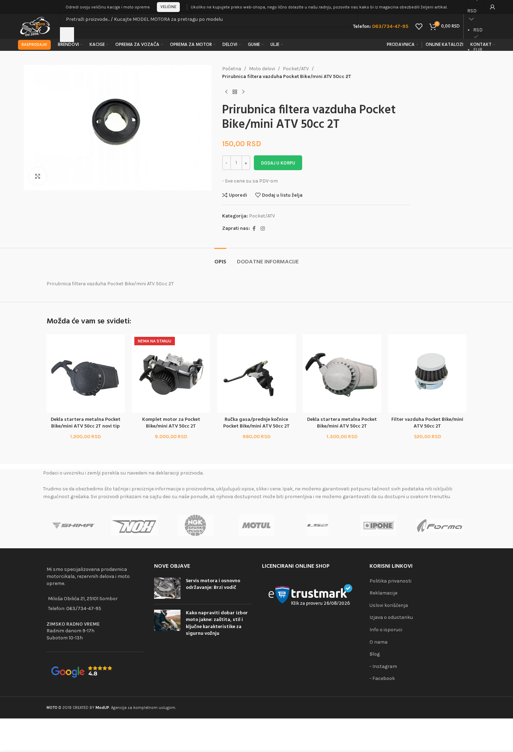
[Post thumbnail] (167, 588)
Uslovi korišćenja (389, 605)
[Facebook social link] (254, 229)
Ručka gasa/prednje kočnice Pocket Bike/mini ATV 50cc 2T (256, 423)
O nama (378, 642)
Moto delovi (262, 69)
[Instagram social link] (262, 229)
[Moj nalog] (493, 7)
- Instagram (383, 666)
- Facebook (382, 678)
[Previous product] (226, 92)
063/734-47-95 (83, 608)
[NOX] (134, 525)
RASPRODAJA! (34, 44)
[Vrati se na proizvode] (235, 92)
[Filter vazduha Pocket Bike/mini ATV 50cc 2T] (427, 373)
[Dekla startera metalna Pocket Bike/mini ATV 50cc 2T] (342, 373)
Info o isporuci (386, 630)
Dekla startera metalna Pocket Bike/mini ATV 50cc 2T (342, 423)
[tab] (220, 258)
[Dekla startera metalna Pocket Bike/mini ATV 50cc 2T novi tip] (86, 373)
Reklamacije (383, 593)
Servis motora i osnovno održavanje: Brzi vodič (213, 584)
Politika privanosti (390, 581)
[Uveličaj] (38, 176)
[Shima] (73, 525)
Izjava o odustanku (391, 617)
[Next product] (243, 92)
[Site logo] (35, 26)
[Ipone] (378, 525)
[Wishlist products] (419, 26)
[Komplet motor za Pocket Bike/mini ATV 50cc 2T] (171, 373)
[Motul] (256, 525)
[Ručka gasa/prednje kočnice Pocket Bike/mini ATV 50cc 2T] (256, 373)
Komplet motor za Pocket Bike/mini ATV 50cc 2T (171, 423)
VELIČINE (168, 7)
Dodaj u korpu (278, 163)
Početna (231, 69)
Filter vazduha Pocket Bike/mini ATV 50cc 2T (427, 423)
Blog (375, 654)
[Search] (67, 34)
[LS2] (317, 525)
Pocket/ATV (296, 69)
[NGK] (195, 525)
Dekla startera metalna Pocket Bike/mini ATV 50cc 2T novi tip (86, 423)
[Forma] (439, 525)
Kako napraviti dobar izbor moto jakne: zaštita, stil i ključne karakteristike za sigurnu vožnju (217, 623)
